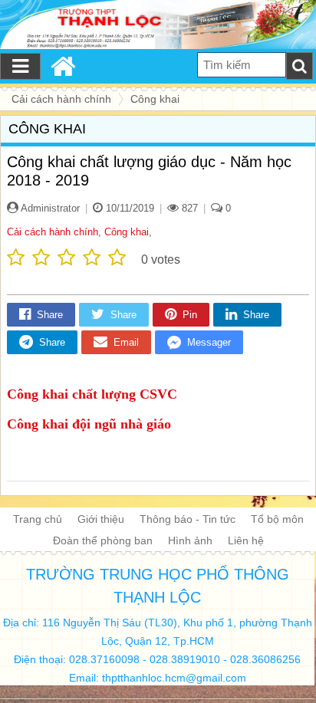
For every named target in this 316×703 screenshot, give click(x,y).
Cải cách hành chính (52, 232)
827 (188, 208)
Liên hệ (246, 540)
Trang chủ (37, 519)
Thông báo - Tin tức (187, 519)
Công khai (126, 232)
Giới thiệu (100, 519)
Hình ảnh (190, 540)
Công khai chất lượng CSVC (92, 394)
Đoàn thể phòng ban (103, 540)
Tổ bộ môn (277, 519)
